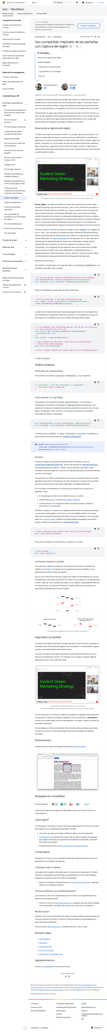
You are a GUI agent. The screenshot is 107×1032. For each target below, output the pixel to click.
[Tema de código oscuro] (95, 274)
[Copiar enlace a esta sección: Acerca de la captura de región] (72, 128)
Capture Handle (49, 519)
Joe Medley (47, 967)
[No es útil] (98, 36)
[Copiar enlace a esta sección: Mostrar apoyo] (51, 911)
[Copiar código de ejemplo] (98, 274)
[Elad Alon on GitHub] (71, 89)
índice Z (49, 569)
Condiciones (35, 1027)
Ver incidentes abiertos (38, 1010)
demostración (80, 747)
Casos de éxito (61, 1010)
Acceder (101, 2)
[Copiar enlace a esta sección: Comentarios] (52, 852)
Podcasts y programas (63, 1017)
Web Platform (17, 9)
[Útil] (95, 36)
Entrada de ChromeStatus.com (51, 954)
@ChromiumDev (54, 927)
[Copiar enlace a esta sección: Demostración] (53, 740)
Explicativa (43, 943)
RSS (83, 1019)
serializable (82, 434)
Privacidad (44, 1027)
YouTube (84, 1010)
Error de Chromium (46, 950)
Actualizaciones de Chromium (66, 1007)
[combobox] (63, 2)
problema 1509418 (72, 500)
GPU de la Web (41, 13)
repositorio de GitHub (81, 882)
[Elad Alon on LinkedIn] (74, 89)
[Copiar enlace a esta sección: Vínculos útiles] (53, 933)
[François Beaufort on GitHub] (45, 89)
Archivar (59, 1014)
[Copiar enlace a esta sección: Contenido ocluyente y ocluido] (66, 562)
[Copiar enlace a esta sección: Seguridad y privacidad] (63, 637)
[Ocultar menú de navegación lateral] (25, 1028)
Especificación (44, 939)
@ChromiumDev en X (89, 1007)
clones (52, 500)
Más (33, 2)
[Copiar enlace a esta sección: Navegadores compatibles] (67, 796)
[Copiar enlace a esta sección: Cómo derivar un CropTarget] (65, 397)
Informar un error (36, 1007)
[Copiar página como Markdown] (77, 46)
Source (86, 804)
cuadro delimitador (59, 238)
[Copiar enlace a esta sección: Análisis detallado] (57, 365)
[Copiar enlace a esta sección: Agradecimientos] (56, 960)
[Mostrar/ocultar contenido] (51, 53)
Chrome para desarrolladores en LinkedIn (92, 1014)
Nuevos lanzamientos (25, 13)
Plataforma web (8, 13)
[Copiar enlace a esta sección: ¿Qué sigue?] (51, 820)
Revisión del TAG (45, 947)
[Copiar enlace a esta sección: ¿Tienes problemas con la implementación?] (78, 891)
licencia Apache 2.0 (77, 987)
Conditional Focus (46, 837)
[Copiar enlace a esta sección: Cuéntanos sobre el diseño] (63, 867)
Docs (5, 9)
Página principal (40, 37)
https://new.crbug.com (63, 903)
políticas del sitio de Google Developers (51, 990)
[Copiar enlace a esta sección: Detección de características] (65, 371)
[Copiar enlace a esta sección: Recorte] (45, 457)
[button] (12, 104)
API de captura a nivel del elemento (74, 846)
